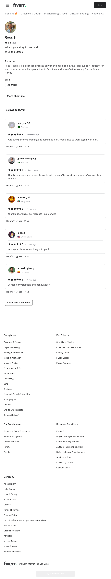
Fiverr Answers (63, 363)
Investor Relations (12, 552)
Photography (10, 400)
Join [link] (100, 5)
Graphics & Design (31, 14)
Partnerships (10, 526)
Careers (7, 505)
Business (8, 389)
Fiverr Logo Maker (65, 463)
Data (6, 384)
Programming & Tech (55, 14)
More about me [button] (16, 96)
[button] (8, 5)
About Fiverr (10, 484)
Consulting (8, 379)
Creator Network (12, 531)
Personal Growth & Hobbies (17, 394)
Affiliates (8, 536)
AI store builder (63, 457)
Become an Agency (13, 437)
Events (7, 452)
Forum (7, 447)
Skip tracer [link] (12, 85)
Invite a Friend (10, 541)
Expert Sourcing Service (67, 442)
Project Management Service (70, 437)
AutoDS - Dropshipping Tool (69, 447)
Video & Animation (12, 358)
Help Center (9, 489)
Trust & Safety (10, 494)
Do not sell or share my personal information (25, 520)
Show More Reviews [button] (18, 302)
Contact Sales (63, 468)
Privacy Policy (10, 515)
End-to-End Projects (13, 410)
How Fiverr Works (65, 342)
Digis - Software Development (70, 452)
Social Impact (10, 500)
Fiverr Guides (62, 358)
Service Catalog (11, 415)
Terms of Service (12, 510)
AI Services (9, 374)
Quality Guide (62, 353)
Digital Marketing (79, 14)
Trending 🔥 (11, 14)
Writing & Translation (13, 353)
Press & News (10, 546)
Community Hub (11, 442)
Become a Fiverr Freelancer (17, 431)
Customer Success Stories (68, 348)
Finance (7, 405)
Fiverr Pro (61, 431)
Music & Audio (10, 363)
